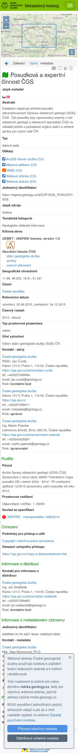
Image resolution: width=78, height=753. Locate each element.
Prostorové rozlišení (17, 496)
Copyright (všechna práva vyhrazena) (28, 540)
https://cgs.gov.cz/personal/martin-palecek (31, 434)
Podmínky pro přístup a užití (23, 533)
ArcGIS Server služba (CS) (24, 159)
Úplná (34, 63)
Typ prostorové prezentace (22, 323)
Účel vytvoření (13, 336)
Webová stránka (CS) (20, 176)
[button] (70, 657)
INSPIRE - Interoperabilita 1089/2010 (33, 516)
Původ (7, 465)
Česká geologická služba (19, 356)
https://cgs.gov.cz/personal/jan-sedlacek (29, 596)
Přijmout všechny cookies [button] (37, 728)
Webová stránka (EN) (20, 181)
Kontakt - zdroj (13, 349)
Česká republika (13, 291)
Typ (5, 138)
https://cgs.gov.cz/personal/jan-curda (27, 370)
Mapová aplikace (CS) (21, 164)
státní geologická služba (22, 256)
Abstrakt (8, 102)
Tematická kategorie (17, 218)
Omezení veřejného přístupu (23, 546)
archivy (11, 260)
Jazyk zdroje (11, 205)
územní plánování (18, 265)
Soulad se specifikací (18, 509)
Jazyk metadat (13, 89)
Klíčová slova (12, 231)
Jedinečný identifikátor (19, 187)
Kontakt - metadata (16, 640)
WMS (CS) (14, 170)
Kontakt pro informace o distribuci (20, 573)
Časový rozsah (13, 310)
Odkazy (7, 151)
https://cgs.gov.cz (14, 400)
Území (6, 284)
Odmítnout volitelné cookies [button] (37, 738)
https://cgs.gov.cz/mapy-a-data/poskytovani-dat (34, 553)
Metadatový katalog (42, 5)
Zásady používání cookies (34, 717)
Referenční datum (15, 297)
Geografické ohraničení (19, 271)
